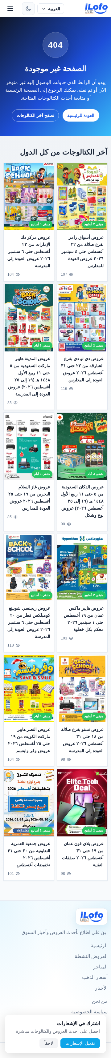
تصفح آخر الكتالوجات (35, 115)
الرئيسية (99, 945)
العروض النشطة (91, 956)
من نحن (100, 1001)
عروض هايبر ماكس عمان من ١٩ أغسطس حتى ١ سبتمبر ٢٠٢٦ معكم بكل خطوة (84, 619)
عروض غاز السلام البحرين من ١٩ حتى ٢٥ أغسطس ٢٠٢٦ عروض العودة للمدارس (29, 497)
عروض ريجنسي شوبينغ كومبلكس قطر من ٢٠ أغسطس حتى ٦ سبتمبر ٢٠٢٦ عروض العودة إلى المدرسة (28, 622)
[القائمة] (10, 8)
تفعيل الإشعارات (80, 1043)
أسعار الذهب (95, 977)
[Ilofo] (92, 916)
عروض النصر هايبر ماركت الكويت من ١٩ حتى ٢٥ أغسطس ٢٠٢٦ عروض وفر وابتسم (29, 740)
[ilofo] (96, 8)
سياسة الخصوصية (89, 1011)
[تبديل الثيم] (28, 8)
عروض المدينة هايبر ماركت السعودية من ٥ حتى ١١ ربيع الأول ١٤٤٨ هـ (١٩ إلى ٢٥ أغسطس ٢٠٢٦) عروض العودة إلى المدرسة (29, 376)
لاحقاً (48, 1043)
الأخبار (101, 988)
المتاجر (100, 966)
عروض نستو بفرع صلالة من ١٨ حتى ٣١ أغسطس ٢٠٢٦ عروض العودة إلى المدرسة (82, 740)
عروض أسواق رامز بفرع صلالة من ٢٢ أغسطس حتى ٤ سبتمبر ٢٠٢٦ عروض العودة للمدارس (82, 251)
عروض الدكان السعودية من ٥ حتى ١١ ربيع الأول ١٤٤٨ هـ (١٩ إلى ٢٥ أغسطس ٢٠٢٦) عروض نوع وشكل (82, 501)
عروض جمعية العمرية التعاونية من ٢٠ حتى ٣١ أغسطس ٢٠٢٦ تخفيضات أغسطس (29, 854)
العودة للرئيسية (80, 115)
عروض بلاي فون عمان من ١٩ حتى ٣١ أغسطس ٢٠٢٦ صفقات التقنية (83, 854)
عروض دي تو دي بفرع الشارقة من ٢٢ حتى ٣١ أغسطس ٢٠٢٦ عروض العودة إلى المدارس (82, 369)
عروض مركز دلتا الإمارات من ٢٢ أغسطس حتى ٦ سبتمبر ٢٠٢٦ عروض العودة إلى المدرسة (28, 251)
